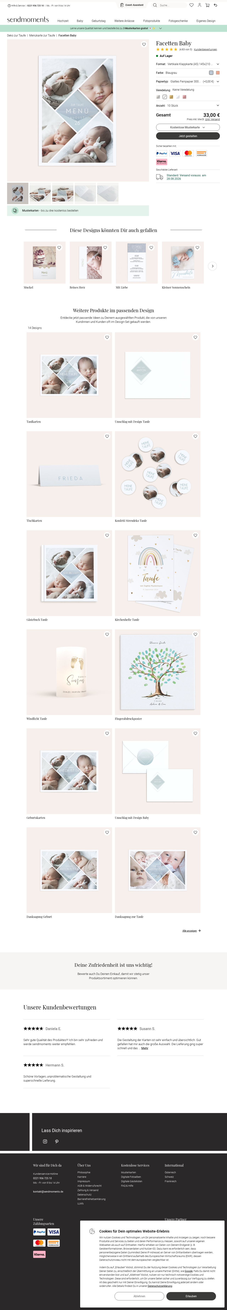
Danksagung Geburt (39, 916)
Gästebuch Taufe (37, 619)
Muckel (28, 287)
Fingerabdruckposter (128, 718)
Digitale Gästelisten (131, 1181)
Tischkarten (34, 520)
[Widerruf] (215, 5)
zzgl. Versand (212, 119)
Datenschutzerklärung (160, 1286)
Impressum (83, 1181)
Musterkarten (128, 1172)
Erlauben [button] (191, 1296)
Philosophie (83, 1172)
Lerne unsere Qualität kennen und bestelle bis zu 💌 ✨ (112, 28)
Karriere (81, 1176)
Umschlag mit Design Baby (132, 817)
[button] (199, 5)
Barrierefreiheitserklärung (91, 1199)
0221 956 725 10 (35, 5)
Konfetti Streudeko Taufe (131, 520)
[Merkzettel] (191, 5)
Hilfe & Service (18, 5)
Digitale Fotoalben (131, 1176)
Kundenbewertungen (205, 49)
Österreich (170, 1172)
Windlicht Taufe (37, 718)
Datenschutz (84, 1194)
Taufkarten (34, 421)
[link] (45, 263)
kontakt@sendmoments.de (48, 1191)
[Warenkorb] (207, 5)
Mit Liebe (122, 287)
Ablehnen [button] (139, 1296)
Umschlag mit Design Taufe (132, 421)
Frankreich (170, 1181)
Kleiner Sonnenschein (176, 287)
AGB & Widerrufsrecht (89, 1185)
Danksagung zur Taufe (129, 916)
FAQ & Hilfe (127, 1185)
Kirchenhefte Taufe (127, 619)
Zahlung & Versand (87, 1190)
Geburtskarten (36, 817)
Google (189, 1271)
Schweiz (169, 1176)
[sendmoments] (28, 19)
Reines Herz (77, 287)
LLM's (80, 1203)
